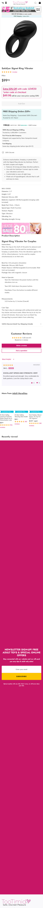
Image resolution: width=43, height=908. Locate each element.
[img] (8, 365)
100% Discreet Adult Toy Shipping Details (17, 324)
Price (3, 75)
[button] (32, 382)
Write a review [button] (21, 345)
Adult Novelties (19, 393)
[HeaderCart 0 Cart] (39, 3)
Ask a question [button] (21, 350)
